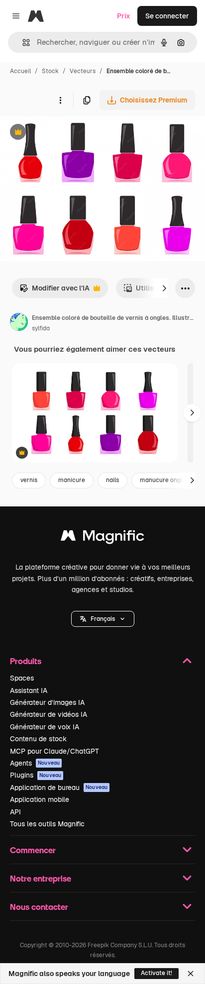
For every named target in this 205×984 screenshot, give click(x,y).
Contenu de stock (38, 738)
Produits (25, 661)
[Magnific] (102, 538)
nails (112, 480)
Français (103, 619)
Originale (66, 133)
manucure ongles (164, 480)
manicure (71, 480)
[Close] (191, 974)
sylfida (41, 328)
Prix (123, 15)
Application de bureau (58, 787)
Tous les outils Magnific (47, 823)
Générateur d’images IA (47, 702)
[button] (102, 619)
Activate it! (156, 973)
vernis (28, 480)
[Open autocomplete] (22, 42)
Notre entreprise (40, 878)
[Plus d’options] (60, 100)
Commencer (33, 850)
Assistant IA (28, 690)
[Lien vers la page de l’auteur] (19, 323)
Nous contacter (39, 906)
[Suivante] (164, 288)
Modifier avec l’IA (54, 291)
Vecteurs (83, 71)
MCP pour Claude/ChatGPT (54, 751)
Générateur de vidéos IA (48, 714)
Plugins (35, 775)
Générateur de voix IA (44, 726)
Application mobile (39, 799)
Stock (50, 71)
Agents (35, 763)
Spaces (22, 678)
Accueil (20, 71)
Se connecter (167, 15)
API (15, 811)
